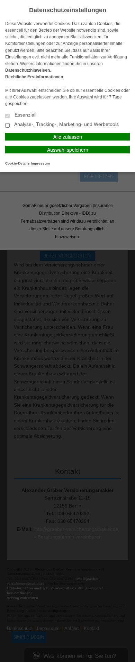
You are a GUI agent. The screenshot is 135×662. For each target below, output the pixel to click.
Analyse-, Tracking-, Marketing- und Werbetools (66, 124)
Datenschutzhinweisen (27, 70)
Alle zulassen (67, 136)
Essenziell (24, 115)
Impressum (40, 163)
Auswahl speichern (67, 149)
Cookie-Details (17, 163)
